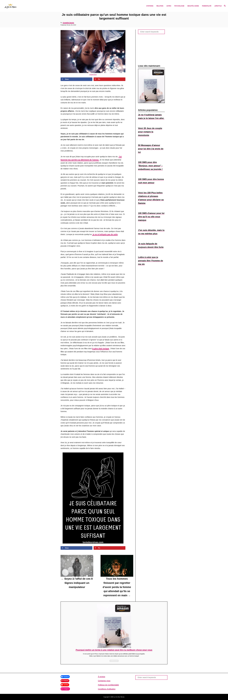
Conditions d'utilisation (106, 689)
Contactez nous (104, 681)
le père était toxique (100, 349)
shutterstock (93, 74)
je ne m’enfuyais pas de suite (105, 234)
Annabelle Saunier (68, 22)
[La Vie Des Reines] (31, 6)
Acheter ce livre (114, 661)
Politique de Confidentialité (108, 685)
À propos (101, 677)
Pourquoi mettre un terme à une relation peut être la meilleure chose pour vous (114, 650)
